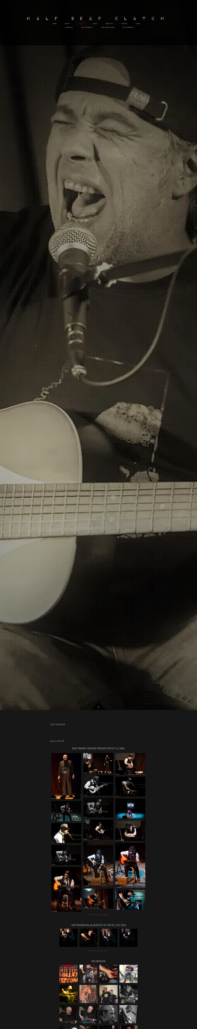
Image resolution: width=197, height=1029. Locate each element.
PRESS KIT (109, 23)
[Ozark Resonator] (88, 994)
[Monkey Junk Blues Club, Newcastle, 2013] (128, 994)
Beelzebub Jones (108, 27)
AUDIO (67, 23)
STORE (138, 23)
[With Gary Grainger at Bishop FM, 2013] (108, 994)
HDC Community (128, 27)
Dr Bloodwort (86, 27)
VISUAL (80, 23)
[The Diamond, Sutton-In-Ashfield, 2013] (68, 994)
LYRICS (95, 23)
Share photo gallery (99, 915)
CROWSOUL (69, 27)
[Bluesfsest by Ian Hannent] (108, 938)
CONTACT (124, 23)
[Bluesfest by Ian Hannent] (68, 938)
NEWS (55, 23)
